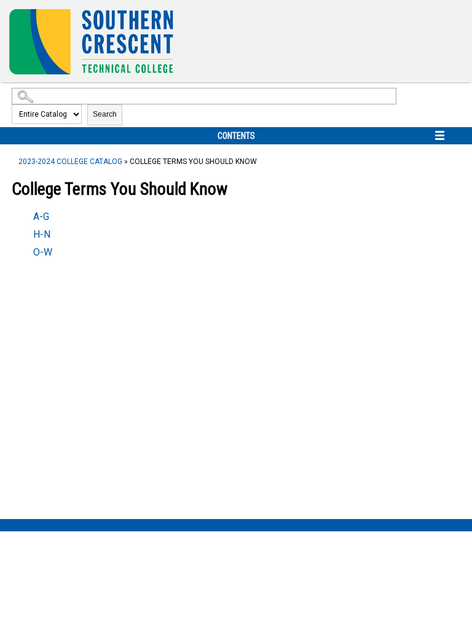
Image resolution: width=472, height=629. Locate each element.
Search (105, 114)
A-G (41, 216)
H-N (41, 234)
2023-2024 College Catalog (70, 161)
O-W (42, 252)
